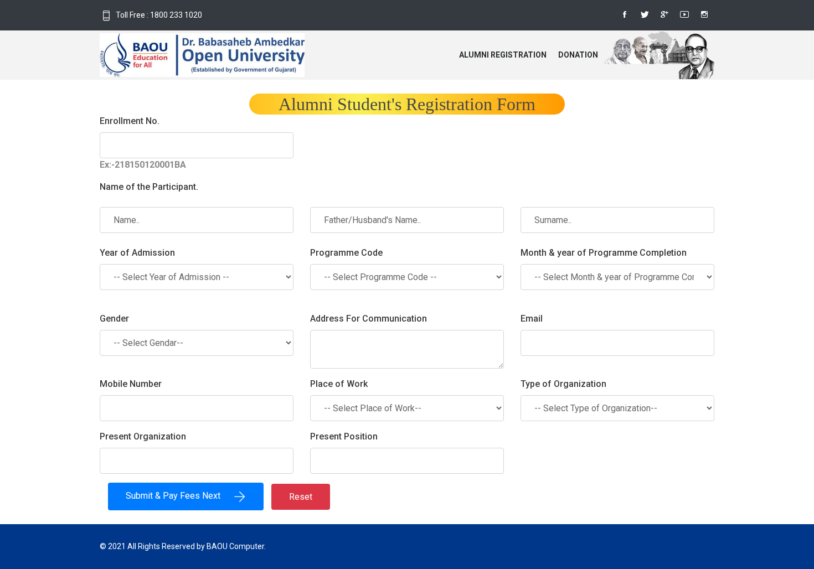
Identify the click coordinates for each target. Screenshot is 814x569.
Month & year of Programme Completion (604, 252)
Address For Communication (368, 318)
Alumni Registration (503, 54)
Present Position (344, 436)
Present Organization (143, 436)
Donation (578, 54)
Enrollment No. (129, 121)
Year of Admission (137, 252)
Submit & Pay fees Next (180, 495)
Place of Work (339, 384)
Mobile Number (131, 384)
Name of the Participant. (149, 187)
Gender (114, 318)
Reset (300, 497)
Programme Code (346, 252)
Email (532, 318)
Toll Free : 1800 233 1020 (159, 15)
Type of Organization (563, 384)
